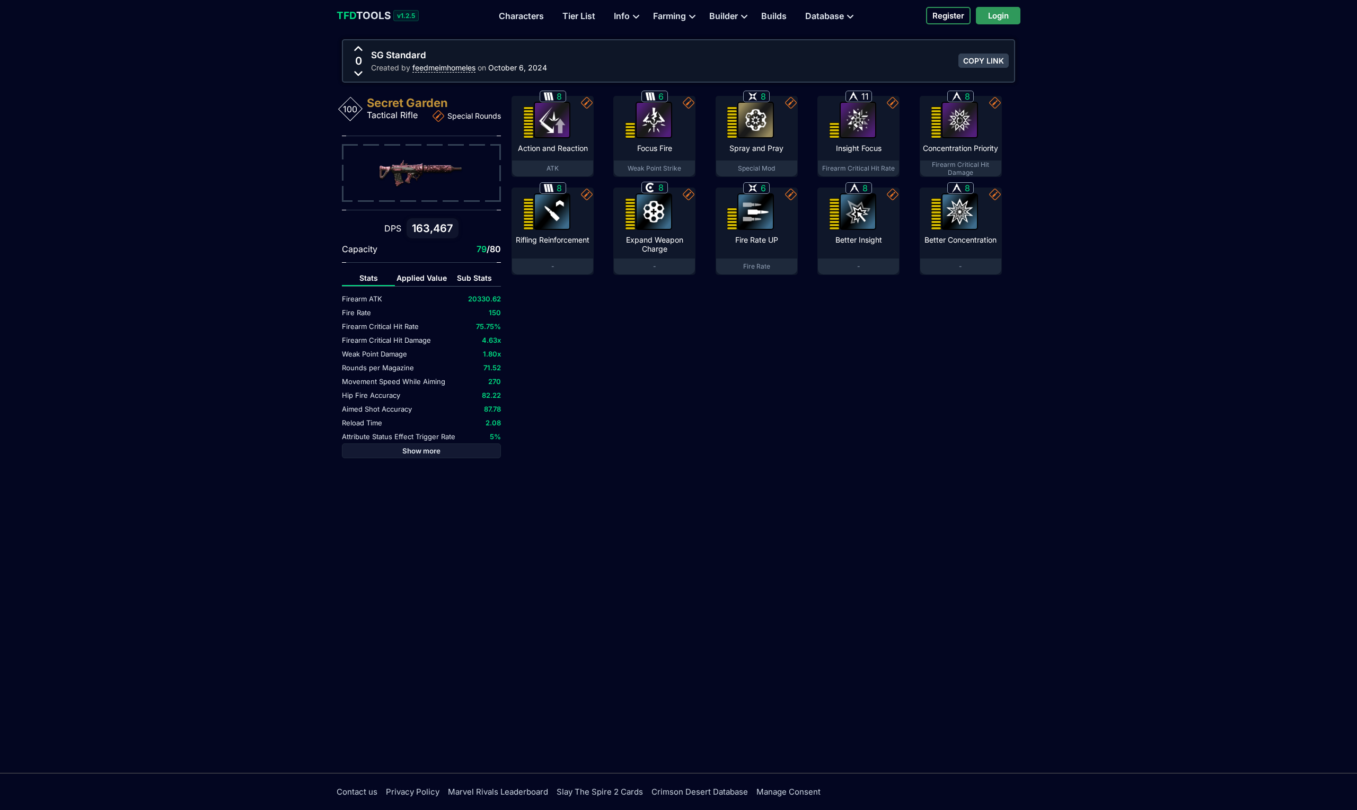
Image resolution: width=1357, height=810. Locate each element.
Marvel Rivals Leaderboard (498, 792)
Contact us (357, 792)
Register (948, 16)
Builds (774, 16)
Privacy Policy (412, 792)
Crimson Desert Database (699, 792)
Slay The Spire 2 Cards (600, 792)
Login (998, 16)
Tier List (578, 16)
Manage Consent (788, 792)
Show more (421, 451)
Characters (521, 16)
